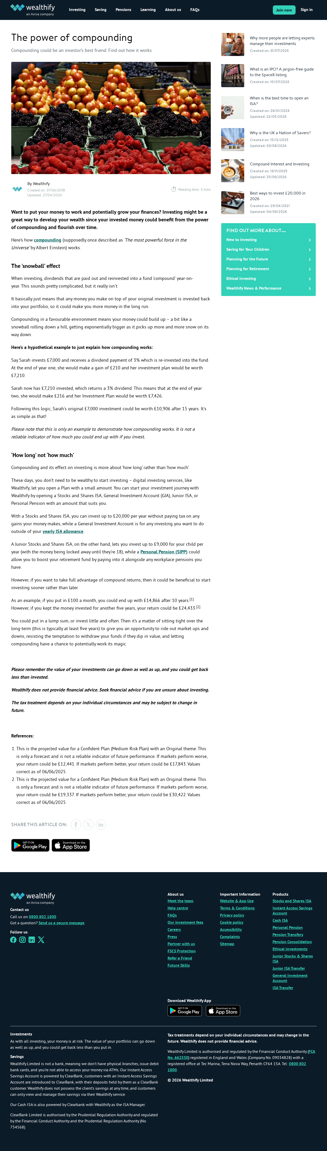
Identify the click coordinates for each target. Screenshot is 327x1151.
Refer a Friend (180, 958)
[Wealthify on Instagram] (22, 941)
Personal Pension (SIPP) (164, 552)
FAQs (195, 10)
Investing (77, 10)
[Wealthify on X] (41, 941)
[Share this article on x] (88, 824)
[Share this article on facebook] (76, 824)
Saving (101, 10)
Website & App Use (237, 901)
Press (172, 937)
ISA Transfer (283, 988)
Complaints (230, 937)
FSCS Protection (182, 951)
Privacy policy (232, 915)
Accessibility (231, 929)
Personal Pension (288, 927)
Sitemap (227, 944)
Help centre (178, 908)
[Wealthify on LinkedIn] (32, 941)
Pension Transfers (288, 935)
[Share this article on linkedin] (101, 824)
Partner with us (181, 944)
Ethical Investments (290, 949)
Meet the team (180, 901)
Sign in (307, 10)
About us (173, 10)
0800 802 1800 (42, 917)
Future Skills (179, 965)
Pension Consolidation (292, 942)
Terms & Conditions (237, 908)
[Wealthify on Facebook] (13, 941)
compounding (47, 240)
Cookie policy (231, 922)
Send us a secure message (61, 923)
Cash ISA (280, 920)
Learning (148, 10)
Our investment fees (185, 922)
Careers (174, 929)
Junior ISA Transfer (289, 968)
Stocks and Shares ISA (292, 901)
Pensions (123, 10)
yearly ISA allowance (63, 532)
